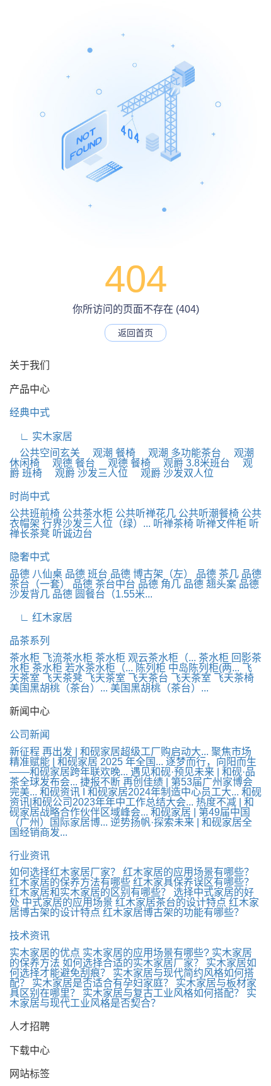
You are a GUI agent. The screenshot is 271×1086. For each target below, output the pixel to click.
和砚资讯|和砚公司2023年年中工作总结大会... (135, 797)
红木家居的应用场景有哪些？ (188, 872)
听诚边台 (72, 533)
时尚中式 (29, 496)
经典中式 (29, 412)
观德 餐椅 (124, 463)
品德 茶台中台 (104, 584)
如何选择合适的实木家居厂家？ (133, 962)
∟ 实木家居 (40, 436)
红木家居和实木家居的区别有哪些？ (90, 892)
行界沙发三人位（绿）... (96, 523)
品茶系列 (29, 640)
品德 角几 (159, 584)
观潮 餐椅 (109, 453)
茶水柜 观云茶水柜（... (145, 657)
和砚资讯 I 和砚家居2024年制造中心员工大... (139, 792)
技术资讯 (29, 935)
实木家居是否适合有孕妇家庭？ (104, 983)
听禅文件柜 (221, 523)
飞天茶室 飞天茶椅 (212, 678)
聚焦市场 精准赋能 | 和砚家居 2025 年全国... (130, 756)
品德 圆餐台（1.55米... (102, 594)
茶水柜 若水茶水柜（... (82, 667)
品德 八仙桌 (35, 574)
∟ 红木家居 (40, 617)
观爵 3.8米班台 (191, 463)
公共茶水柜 (87, 513)
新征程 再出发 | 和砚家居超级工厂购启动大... (109, 751)
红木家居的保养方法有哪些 (69, 882)
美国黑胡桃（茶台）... (58, 688)
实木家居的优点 (44, 952)
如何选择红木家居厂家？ (64, 872)
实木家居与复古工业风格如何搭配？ (164, 993)
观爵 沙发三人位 (86, 473)
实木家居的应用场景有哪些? (146, 952)
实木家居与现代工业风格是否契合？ (133, 998)
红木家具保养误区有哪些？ (193, 882)
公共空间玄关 (44, 453)
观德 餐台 (68, 463)
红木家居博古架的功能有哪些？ (173, 912)
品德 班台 (86, 574)
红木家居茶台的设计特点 (170, 902)
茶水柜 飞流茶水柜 (51, 657)
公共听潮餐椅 (208, 513)
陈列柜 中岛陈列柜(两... (187, 667)
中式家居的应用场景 (67, 902)
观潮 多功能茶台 (179, 453)
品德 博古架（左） (151, 574)
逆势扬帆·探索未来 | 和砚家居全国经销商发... (130, 827)
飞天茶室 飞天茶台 (126, 678)
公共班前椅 (34, 513)
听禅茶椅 (173, 523)
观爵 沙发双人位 (172, 473)
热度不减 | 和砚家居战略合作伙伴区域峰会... (131, 807)
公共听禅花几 (145, 513)
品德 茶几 (217, 574)
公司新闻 (29, 734)
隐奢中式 (29, 557)
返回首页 (135, 333)
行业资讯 (29, 855)
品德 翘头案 (209, 584)
